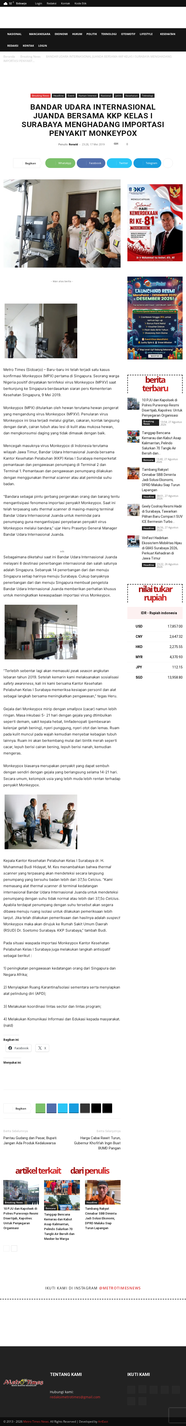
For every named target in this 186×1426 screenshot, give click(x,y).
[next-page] (14, 1248)
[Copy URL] (107, 1108)
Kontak (65, 3)
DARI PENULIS (89, 1171)
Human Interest (87, 95)
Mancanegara (39, 34)
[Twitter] (63, 1108)
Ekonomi (61, 34)
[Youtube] (131, 1401)
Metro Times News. (36, 1421)
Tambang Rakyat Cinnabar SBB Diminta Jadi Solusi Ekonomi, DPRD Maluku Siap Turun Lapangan (100, 1218)
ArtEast (103, 1421)
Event (71, 95)
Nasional (14, 34)
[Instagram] (142, 1389)
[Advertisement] (125, 17)
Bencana (51, 1208)
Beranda (9, 56)
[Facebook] (51, 1108)
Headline (58, 95)
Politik (91, 34)
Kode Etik (80, 3)
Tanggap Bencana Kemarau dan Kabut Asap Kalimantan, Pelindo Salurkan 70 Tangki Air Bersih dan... (161, 443)
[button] (180, 34)
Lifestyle (146, 34)
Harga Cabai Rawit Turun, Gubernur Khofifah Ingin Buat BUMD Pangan (97, 1143)
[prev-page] (6, 1248)
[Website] (176, 1390)
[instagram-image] (11, 1310)
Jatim (118, 95)
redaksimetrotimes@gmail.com (75, 1397)
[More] (168, 163)
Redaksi (51, 3)
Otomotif (128, 34)
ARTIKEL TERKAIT (38, 1171)
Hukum (77, 34)
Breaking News (30, 56)
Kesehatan (167, 34)
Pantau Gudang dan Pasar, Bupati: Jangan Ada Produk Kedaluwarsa (30, 1140)
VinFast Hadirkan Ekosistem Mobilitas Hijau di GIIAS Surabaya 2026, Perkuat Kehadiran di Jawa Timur (162, 548)
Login (38, 3)
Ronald (73, 144)
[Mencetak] (85, 1108)
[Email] (96, 1108)
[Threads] (142, 1401)
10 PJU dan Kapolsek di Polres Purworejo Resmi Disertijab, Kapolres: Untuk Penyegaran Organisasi (20, 1218)
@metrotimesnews (120, 1288)
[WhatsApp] (40, 1108)
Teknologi (109, 34)
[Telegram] (74, 1108)
